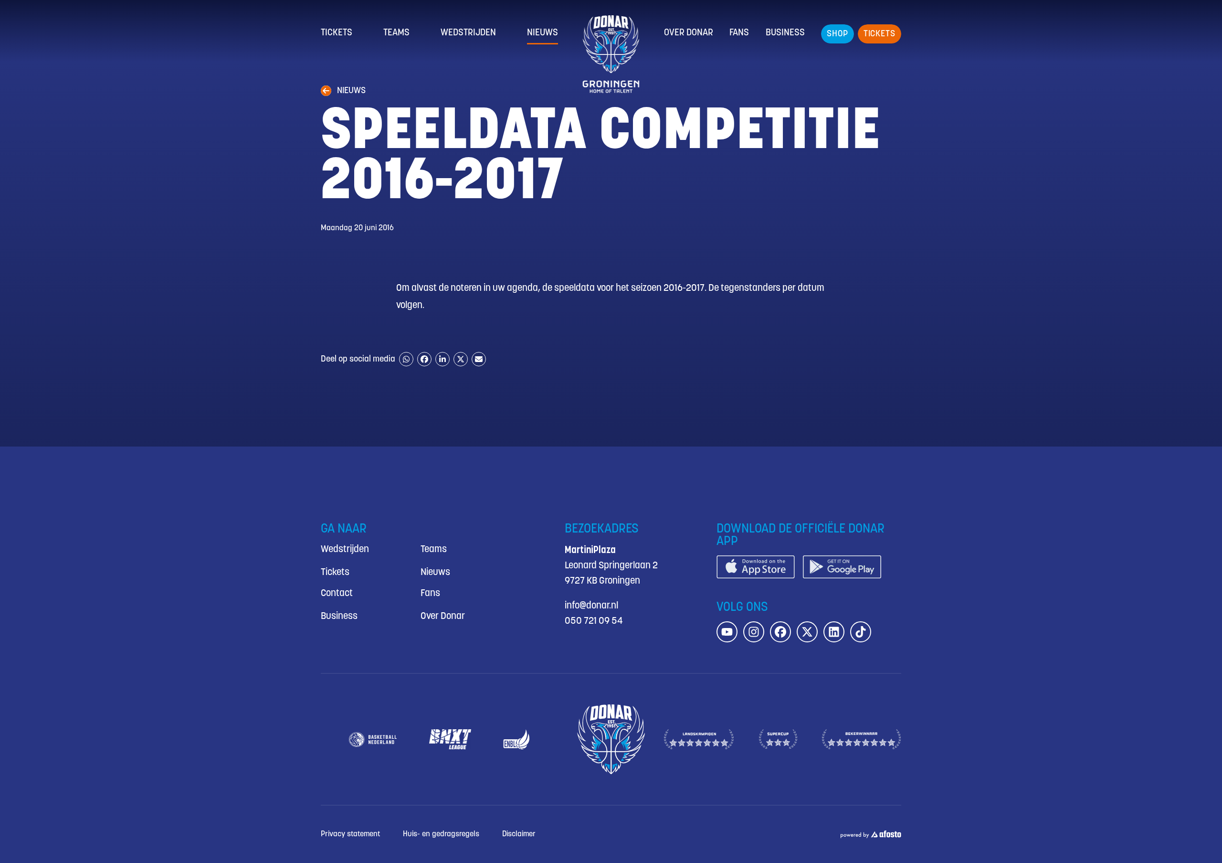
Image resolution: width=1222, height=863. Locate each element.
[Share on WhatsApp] (406, 359)
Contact (337, 593)
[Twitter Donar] (807, 631)
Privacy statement (350, 834)
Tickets (336, 33)
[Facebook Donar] (780, 631)
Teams (396, 33)
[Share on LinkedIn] (442, 359)
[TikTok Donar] (860, 631)
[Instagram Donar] (753, 631)
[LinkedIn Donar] (833, 631)
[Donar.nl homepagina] (611, 54)
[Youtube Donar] (726, 631)
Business (785, 33)
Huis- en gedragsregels (441, 834)
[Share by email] (479, 359)
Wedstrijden (468, 33)
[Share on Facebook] (424, 359)
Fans (739, 33)
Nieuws (542, 33)
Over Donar (688, 33)
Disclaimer (519, 834)
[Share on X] (460, 359)
